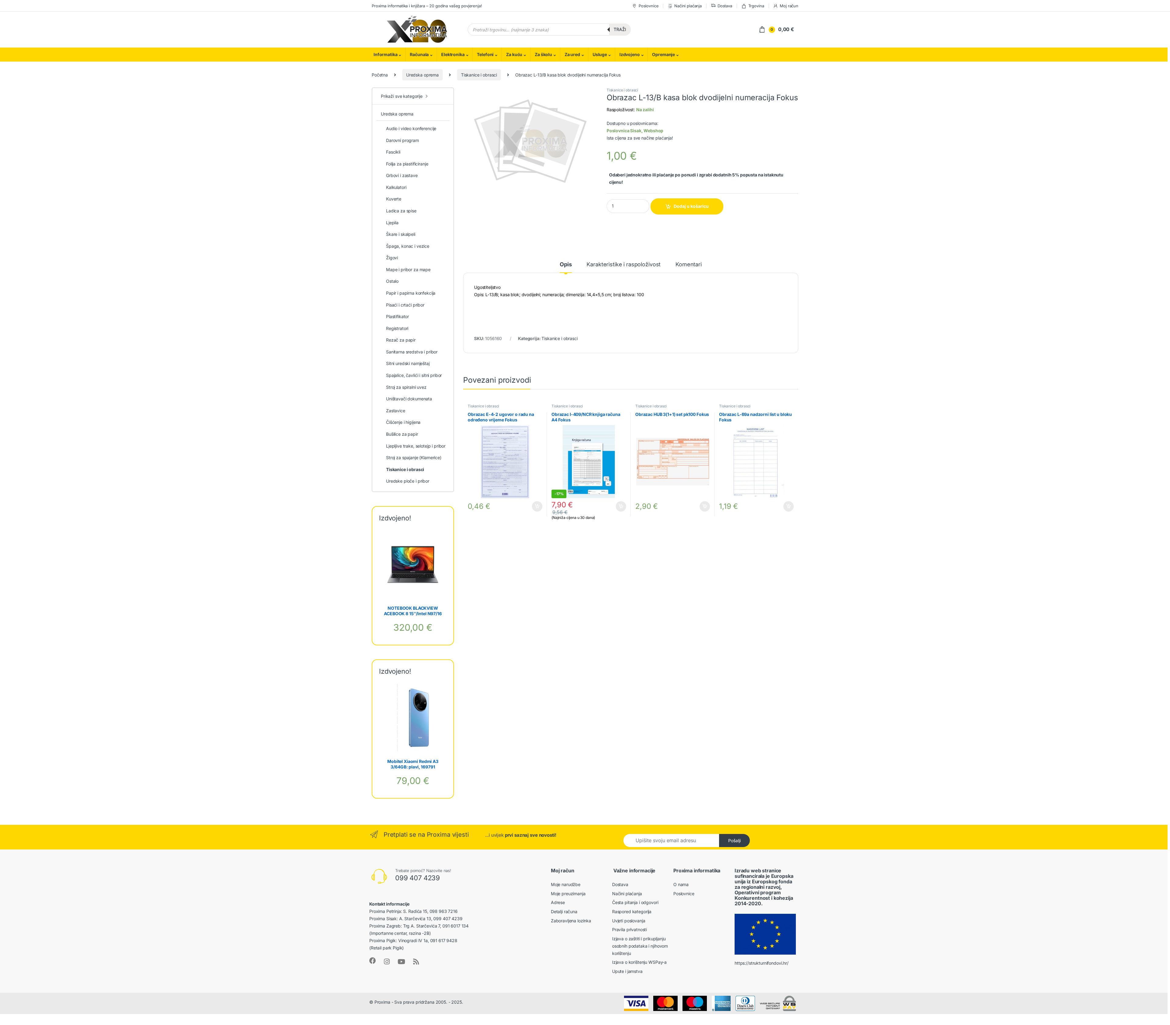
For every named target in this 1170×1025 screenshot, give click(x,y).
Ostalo (392, 281)
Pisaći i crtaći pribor (405, 304)
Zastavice (395, 410)
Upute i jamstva (627, 971)
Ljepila (392, 222)
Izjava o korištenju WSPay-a (639, 962)
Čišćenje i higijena (403, 422)
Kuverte (393, 198)
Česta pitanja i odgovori (635, 902)
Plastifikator (397, 316)
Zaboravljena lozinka (571, 920)
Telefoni (485, 54)
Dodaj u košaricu (691, 206)
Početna (380, 74)
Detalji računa (564, 911)
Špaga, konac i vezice (407, 246)
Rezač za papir (401, 339)
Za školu (543, 54)
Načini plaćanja (688, 5)
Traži (620, 29)
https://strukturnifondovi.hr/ (762, 963)
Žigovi (392, 257)
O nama (681, 884)
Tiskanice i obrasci (479, 74)
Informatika (385, 54)
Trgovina (756, 5)
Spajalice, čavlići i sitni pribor (414, 375)
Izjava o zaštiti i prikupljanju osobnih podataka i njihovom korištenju (640, 946)
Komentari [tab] (688, 265)
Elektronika (452, 54)
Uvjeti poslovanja (628, 920)
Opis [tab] (566, 265)
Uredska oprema (422, 74)
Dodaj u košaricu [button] (534, 506)
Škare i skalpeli (400, 234)
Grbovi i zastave (402, 175)
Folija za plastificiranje (407, 163)
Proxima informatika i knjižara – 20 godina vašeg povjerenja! (427, 5)
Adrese (558, 902)
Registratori (397, 328)
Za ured (572, 54)
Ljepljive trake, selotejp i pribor (415, 446)
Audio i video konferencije (411, 128)
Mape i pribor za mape (408, 269)
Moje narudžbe (565, 884)
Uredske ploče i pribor (407, 481)
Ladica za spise (401, 210)
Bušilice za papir (402, 434)
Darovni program (402, 140)
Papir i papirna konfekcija (410, 293)
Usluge (600, 54)
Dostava (725, 5)
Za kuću (514, 54)
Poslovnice (648, 5)
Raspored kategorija (631, 911)
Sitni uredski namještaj (408, 363)
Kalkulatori (396, 187)
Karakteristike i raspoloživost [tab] (624, 265)
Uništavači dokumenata (409, 398)
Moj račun (789, 5)
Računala (419, 54)
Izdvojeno (629, 54)
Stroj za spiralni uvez (406, 387)
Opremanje (663, 54)
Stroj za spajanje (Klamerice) (413, 457)
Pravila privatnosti (629, 929)
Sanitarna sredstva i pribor (412, 351)
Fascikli (393, 151)
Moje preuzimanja (568, 893)
